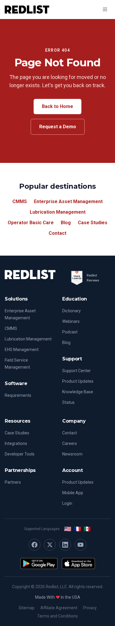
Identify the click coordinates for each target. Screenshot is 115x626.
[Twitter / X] (50, 545)
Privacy (90, 607)
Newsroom (72, 454)
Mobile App (72, 492)
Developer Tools (19, 454)
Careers (69, 443)
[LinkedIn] (65, 545)
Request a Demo (57, 126)
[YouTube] (80, 545)
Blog (66, 222)
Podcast (70, 332)
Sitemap (26, 607)
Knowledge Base (77, 391)
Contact (57, 233)
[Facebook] (34, 545)
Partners (13, 482)
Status (68, 402)
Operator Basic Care (31, 222)
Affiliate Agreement (58, 607)
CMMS (19, 201)
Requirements (18, 395)
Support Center (76, 370)
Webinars (71, 321)
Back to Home (57, 106)
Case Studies (92, 222)
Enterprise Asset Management (68, 201)
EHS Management (22, 349)
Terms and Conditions (57, 616)
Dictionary (71, 310)
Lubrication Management (58, 212)
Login (67, 503)
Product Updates (77, 381)
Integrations (16, 443)
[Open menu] (105, 9)
